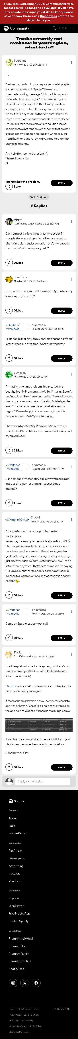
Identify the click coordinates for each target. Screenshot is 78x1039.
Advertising (16, 866)
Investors (14, 873)
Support (14, 898)
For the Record (18, 833)
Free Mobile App (19, 913)
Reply (61, 183)
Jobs (12, 826)
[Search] (54, 28)
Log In (63, 28)
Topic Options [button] (38, 197)
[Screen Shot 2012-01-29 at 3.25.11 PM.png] (39, 725)
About (13, 818)
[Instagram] (13, 983)
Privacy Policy (15, 1014)
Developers (16, 858)
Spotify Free (16, 969)
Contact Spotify (19, 921)
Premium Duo (17, 946)
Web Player (16, 906)
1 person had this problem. (22, 182)
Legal (11, 1009)
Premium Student (20, 961)
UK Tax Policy (35, 1026)
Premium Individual (21, 938)
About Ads (14, 1020)
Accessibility (27, 1020)
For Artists (15, 851)
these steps (48, 16)
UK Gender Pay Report (19, 1032)
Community (19, 28)
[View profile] (9, 62)
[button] (71, 62)
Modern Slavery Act (17, 1026)
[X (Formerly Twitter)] (24, 983)
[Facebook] (36, 983)
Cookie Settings (31, 1014)
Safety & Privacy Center (27, 1009)
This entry (11, 686)
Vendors (14, 881)
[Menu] (71, 28)
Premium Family (19, 954)
